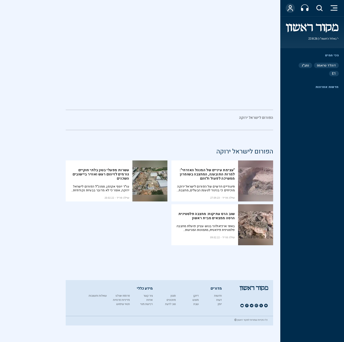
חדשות (218, 296)
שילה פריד (228, 198)
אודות (149, 300)
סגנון (173, 296)
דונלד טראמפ (326, 65)
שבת (196, 304)
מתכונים (171, 300)
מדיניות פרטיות (121, 300)
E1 (334, 73)
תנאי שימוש (123, 304)
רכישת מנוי (146, 304)
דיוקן (196, 296)
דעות (219, 300)
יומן (220, 304)
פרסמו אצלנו (122, 296)
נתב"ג (305, 65)
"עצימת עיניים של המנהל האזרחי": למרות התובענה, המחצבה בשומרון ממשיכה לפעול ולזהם (207, 174)
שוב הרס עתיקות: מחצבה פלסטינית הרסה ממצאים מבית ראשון (206, 216)
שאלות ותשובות (98, 296)
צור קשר (148, 296)
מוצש (196, 300)
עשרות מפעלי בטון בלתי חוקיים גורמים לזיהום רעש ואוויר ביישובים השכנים (101, 174)
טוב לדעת (170, 304)
